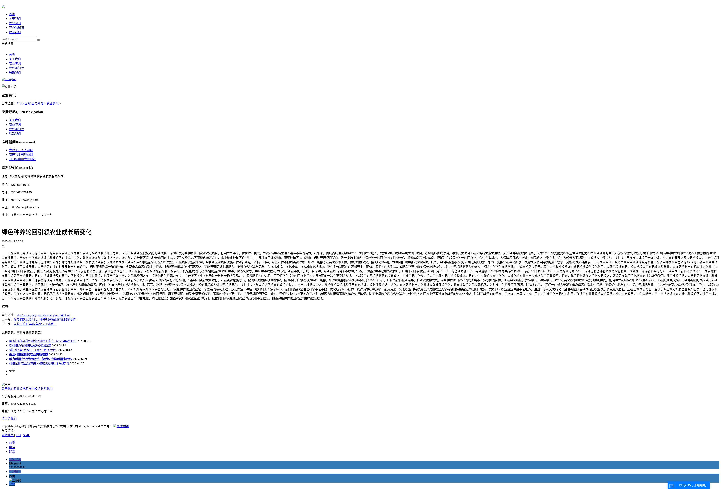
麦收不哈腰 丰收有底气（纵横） (35, 324)
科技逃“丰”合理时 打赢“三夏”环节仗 (33, 350)
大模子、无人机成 (21, 150)
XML (26, 435)
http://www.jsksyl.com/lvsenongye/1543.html (43, 315)
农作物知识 (16, 27)
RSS (18, 435)
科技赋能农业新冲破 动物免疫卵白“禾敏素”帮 (39, 363)
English (11, 79)
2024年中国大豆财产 (22, 159)
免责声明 (123, 426)
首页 (12, 14)
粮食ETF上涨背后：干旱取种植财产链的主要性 (45, 319)
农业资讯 (15, 23)
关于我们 (15, 18)
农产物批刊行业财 (21, 154)
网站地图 (8, 435)
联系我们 (15, 32)
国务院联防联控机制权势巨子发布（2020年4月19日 (43, 341)
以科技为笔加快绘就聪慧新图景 (30, 345)
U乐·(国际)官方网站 (30, 103)
